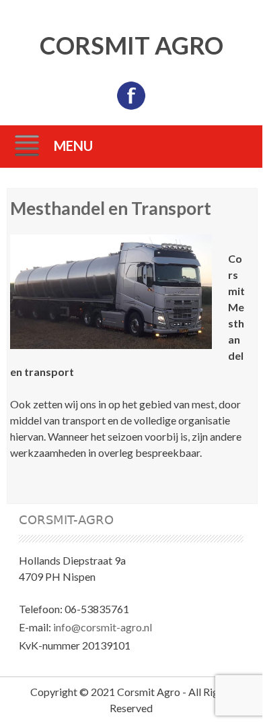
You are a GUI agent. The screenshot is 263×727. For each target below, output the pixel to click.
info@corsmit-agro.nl (102, 627)
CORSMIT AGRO (131, 45)
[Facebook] (131, 106)
